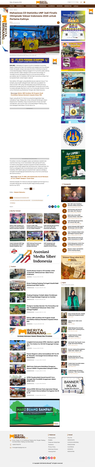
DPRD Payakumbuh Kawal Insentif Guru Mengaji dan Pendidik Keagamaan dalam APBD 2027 (41, 379)
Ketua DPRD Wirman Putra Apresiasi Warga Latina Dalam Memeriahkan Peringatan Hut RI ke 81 (43, 391)
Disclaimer (51, 444)
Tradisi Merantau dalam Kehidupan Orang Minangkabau (74, 335)
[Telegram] (55, 206)
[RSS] (54, 458)
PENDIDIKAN (29, 323)
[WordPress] (49, 458)
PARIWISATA (71, 440)
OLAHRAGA (29, 276)
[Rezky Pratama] (64, 358)
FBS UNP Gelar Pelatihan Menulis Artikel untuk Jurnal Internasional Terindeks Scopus (76, 204)
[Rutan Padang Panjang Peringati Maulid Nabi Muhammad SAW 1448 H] (18, 286)
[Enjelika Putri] (64, 365)
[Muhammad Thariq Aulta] (64, 351)
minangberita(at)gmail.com (19, 447)
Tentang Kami (52, 437)
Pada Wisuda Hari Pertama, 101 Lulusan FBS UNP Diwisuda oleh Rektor (51, 227)
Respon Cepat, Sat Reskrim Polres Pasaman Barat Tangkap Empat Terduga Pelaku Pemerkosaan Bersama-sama (75, 249)
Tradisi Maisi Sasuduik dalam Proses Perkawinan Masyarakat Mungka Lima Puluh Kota (76, 364)
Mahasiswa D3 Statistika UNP (22, 197)
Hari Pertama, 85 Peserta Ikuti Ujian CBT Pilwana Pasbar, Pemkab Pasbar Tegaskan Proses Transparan (75, 210)
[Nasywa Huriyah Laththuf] (64, 336)
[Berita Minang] (43, 2)
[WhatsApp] (58, 206)
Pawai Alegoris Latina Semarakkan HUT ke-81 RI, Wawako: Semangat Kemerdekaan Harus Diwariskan (43, 355)
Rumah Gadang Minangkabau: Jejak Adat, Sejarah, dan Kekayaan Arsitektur (76, 350)
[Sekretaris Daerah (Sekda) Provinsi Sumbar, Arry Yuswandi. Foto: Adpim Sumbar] (18, 309)
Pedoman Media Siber (54, 442)
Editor (11, 22)
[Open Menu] (84, 2)
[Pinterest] (46, 458)
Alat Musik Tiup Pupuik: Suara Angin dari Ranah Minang (76, 342)
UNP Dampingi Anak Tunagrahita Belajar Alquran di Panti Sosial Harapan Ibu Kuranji (50, 245)
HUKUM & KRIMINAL (73, 442)
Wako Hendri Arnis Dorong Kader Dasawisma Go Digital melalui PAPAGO (76, 238)
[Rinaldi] (64, 315)
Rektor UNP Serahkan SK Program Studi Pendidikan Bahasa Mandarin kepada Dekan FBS (17, 227)
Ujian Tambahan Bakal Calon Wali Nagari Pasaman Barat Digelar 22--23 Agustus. (76, 232)
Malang (13, 203)
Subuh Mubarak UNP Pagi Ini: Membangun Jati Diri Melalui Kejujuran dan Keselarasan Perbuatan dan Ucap (17, 245)
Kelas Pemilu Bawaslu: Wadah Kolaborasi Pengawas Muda (76, 314)
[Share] (58, 22)
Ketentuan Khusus (53, 449)
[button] (77, 2)
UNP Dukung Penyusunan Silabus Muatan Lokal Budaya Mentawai (34, 245)
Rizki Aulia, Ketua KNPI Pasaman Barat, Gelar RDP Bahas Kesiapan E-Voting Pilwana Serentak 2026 (75, 216)
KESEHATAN (71, 451)
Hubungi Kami (52, 451)
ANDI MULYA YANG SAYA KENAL (75, 321)
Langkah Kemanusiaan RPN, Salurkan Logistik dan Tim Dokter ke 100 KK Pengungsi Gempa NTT (43, 344)
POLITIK (70, 437)
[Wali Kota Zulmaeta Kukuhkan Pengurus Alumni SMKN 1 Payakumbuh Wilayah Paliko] (18, 369)
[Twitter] (52, 206)
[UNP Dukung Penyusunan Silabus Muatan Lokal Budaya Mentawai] (35, 236)
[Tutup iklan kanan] (88, 9)
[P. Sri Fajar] (64, 322)
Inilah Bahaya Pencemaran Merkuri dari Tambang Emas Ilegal (76, 328)
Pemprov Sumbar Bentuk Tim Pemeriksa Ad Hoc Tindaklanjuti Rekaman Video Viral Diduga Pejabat (42, 307)
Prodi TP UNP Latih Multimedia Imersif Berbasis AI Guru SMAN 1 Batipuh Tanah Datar (34, 227)
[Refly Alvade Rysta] (64, 372)
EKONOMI (70, 449)
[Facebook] (49, 206)
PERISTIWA (29, 348)
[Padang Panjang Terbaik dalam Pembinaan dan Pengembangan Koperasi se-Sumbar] (18, 297)
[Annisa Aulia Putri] (64, 344)
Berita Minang (47, 463)
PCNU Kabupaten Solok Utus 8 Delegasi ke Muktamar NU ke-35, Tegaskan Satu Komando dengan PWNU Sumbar (76, 244)
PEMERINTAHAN (30, 287)
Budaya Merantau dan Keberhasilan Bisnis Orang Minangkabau (75, 357)
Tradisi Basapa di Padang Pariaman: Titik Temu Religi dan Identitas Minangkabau (76, 371)
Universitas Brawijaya (38, 200)
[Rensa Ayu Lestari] (64, 329)
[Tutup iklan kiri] (7, 9)
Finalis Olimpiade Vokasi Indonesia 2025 (20, 200)
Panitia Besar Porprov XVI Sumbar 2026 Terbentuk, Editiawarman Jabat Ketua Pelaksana (41, 272)
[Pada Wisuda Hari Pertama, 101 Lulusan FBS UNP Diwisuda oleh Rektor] (52, 218)
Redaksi (50, 440)
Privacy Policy (51, 447)
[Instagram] (51, 458)
